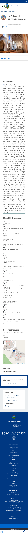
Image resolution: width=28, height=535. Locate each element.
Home (2, 11)
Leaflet (17, 363)
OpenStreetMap (22, 363)
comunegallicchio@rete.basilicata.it (13, 509)
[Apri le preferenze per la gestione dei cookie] (2, 532)
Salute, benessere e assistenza (13, 479)
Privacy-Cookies (4, 526)
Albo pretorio (13, 492)
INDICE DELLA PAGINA (6, 59)
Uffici (13, 450)
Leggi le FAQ (13, 516)
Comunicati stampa (13, 485)
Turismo (13, 470)
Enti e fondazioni (13, 452)
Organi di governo (13, 449)
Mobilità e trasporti (13, 472)
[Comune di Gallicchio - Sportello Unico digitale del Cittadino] (6, 5)
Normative (13, 496)
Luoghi (13, 11)
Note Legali (11, 526)
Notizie (13, 483)
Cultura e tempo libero (13, 463)
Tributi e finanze (13, 475)
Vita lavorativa (13, 465)
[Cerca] (25, 5)
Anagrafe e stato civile (13, 462)
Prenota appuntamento (13, 515)
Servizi (13, 459)
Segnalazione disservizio (13, 518)
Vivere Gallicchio (7, 11)
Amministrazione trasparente (13, 494)
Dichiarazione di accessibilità (13, 520)
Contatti (13, 498)
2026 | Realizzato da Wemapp (14, 529)
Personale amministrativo (13, 455)
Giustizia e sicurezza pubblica (13, 474)
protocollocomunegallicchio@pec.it (13, 507)
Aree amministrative (13, 447)
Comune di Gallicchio (16, 6)
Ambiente (13, 477)
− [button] (4, 344)
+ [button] (4, 342)
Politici (13, 454)
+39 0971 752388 (13, 505)
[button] (26, 1)
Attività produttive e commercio (13, 467)
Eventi (13, 487)
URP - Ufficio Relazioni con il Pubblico (13, 510)
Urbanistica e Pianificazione (13, 468)
